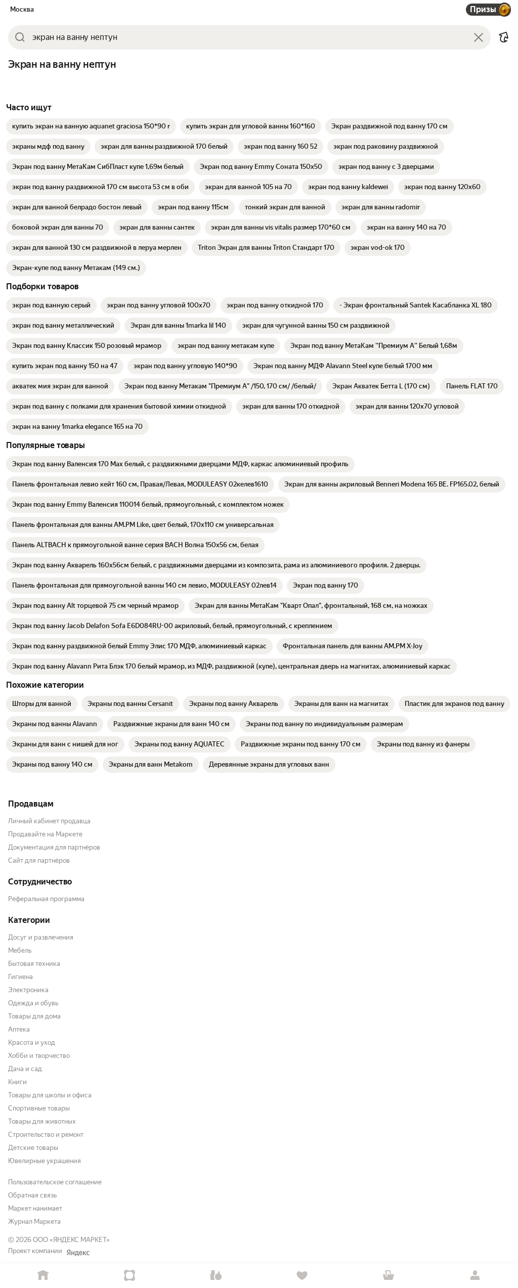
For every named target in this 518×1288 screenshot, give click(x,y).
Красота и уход (31, 1042)
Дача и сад (25, 1069)
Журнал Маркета (34, 1221)
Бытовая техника (34, 963)
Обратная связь (32, 1195)
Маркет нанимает (35, 1208)
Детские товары (33, 1147)
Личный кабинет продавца (49, 821)
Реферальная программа (46, 899)
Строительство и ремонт (45, 1134)
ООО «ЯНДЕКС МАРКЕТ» (71, 1239)
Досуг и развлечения (40, 937)
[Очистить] (478, 37)
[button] (504, 37)
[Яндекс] (78, 1253)
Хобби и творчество (39, 1055)
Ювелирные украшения (44, 1161)
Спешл (130, 1275)
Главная (43, 1275)
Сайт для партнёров (39, 860)
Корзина (389, 1275)
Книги (17, 1082)
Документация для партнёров (54, 847)
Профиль (474, 1275)
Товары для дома (34, 1016)
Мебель (19, 950)
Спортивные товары (39, 1108)
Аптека (19, 1029)
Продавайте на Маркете (45, 834)
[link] (91, 126)
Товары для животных (42, 1121)
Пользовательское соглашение (55, 1182)
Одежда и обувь (33, 1003)
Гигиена (20, 977)
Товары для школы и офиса (50, 1095)
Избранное (302, 1275)
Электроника (28, 990)
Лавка (215, 1275)
